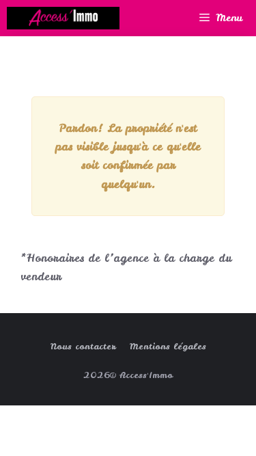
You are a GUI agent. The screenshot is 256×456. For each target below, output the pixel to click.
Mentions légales (168, 346)
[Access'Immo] (63, 18)
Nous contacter (83, 346)
